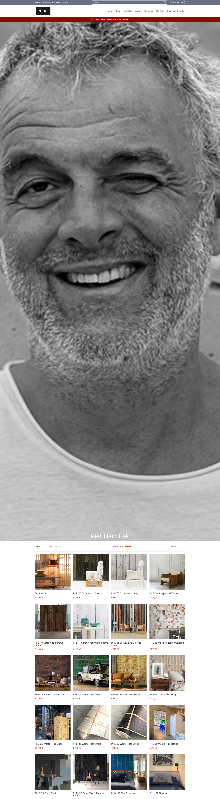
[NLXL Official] (43, 11)
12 (46, 546)
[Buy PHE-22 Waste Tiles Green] (91, 673)
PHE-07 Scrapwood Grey (124, 593)
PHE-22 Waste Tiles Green (87, 694)
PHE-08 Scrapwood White (163, 593)
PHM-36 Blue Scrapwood (124, 793)
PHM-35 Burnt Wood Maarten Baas (89, 794)
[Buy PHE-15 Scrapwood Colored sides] (129, 621)
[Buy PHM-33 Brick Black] (53, 772)
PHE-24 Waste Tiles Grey (162, 694)
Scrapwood (41, 593)
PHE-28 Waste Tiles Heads (163, 743)
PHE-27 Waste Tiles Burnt (125, 743)
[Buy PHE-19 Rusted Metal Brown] (53, 673)
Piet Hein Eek (125, 546)
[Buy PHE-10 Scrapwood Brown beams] (53, 621)
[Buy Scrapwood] (53, 572)
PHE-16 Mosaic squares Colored (166, 642)
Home (115, 546)
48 (60, 546)
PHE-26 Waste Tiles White (87, 743)
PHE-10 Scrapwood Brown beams (49, 643)
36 (55, 546)
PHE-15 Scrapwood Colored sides (126, 643)
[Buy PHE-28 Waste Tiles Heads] (167, 722)
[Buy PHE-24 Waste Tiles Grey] (167, 673)
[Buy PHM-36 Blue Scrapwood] (129, 772)
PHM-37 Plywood (158, 793)
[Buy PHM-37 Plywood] (167, 772)
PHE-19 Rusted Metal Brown (50, 694)
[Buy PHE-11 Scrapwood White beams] (91, 621)
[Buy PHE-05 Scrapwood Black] (91, 572)
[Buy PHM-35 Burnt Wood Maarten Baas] (91, 772)
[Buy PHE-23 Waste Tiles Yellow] (129, 673)
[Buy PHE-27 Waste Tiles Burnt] (129, 722)
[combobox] (127, 2)
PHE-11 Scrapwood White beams (90, 642)
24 (51, 546)
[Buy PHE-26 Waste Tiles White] (91, 722)
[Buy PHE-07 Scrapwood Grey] (129, 572)
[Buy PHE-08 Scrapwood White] (167, 572)
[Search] (165, 2)
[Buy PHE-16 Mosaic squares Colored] (167, 621)
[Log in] (183, 2)
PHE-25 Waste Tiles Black (48, 743)
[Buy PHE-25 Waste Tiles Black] (53, 722)
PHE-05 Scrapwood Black (87, 593)
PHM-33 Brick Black (45, 793)
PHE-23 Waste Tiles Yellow (125, 694)
